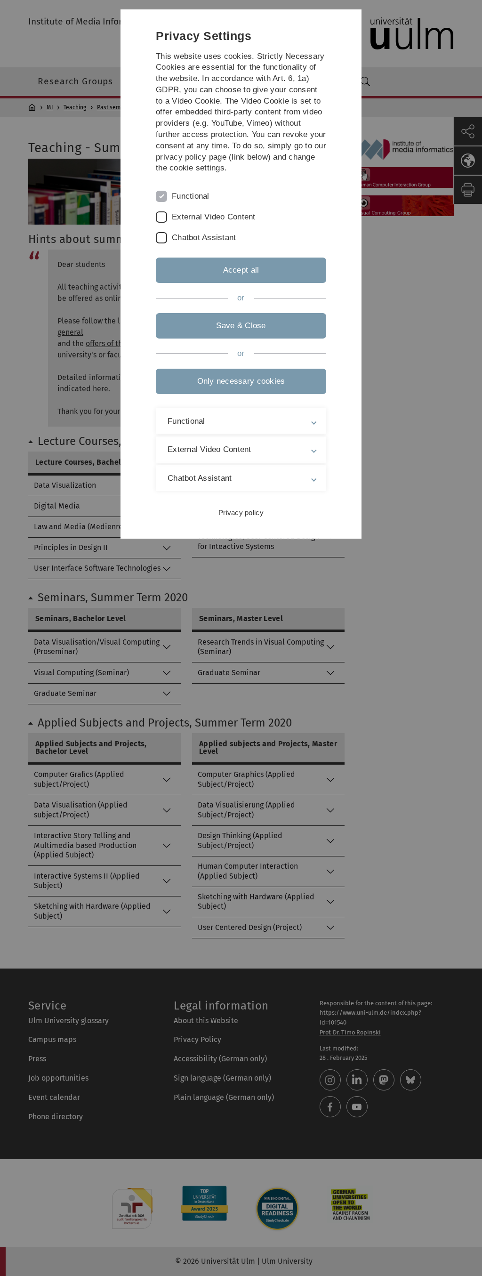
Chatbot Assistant (204, 237)
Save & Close (240, 325)
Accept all (241, 270)
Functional (190, 196)
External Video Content (214, 216)
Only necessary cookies (241, 381)
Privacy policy (241, 513)
